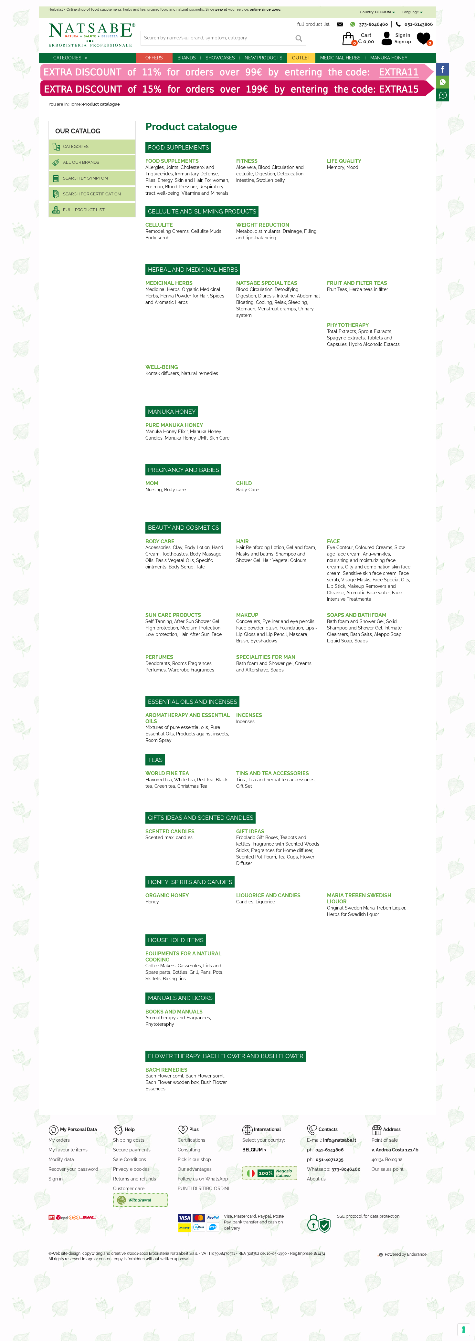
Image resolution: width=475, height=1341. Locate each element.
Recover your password (73, 1169)
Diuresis (266, 295)
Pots (217, 972)
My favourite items (68, 1149)
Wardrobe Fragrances (191, 669)
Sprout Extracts (374, 331)
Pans (205, 972)
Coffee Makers (160, 965)
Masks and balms (254, 553)
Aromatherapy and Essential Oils (187, 718)
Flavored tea (158, 779)
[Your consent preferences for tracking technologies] (464, 1330)
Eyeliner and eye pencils (288, 621)
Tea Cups (288, 856)
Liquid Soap (339, 640)
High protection (161, 627)
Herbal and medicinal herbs (193, 269)
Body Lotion (197, 547)
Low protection (161, 634)
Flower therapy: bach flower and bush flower (225, 1056)
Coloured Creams (373, 547)
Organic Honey (167, 895)
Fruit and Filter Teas (357, 283)
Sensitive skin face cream (369, 573)
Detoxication (290, 173)
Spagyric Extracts (346, 337)
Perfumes (159, 657)
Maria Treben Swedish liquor (359, 898)
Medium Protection (200, 627)
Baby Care (247, 489)
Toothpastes (175, 553)
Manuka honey (388, 57)
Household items (176, 940)
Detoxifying (287, 289)
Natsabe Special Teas (266, 283)
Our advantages (195, 1169)
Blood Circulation (254, 289)
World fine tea (167, 773)
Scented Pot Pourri (256, 856)
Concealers (248, 621)
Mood (352, 167)
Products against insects (202, 733)
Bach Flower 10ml (164, 1075)
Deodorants (157, 663)
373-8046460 (373, 24)
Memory (335, 167)
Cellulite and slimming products (202, 211)
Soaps (361, 640)
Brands (186, 57)
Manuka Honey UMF (186, 438)
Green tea (164, 786)
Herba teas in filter (368, 289)
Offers (154, 57)
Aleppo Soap (388, 634)
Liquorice (265, 901)
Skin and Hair (188, 180)
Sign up (403, 41)
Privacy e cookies (131, 1169)
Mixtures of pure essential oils (176, 727)
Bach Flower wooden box (172, 1082)
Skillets (153, 978)
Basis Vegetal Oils (175, 560)
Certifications (191, 1140)
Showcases (220, 57)
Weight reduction (262, 225)
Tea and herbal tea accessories (281, 779)
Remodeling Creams (167, 231)
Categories (67, 57)
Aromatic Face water (368, 592)
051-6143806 (419, 24)
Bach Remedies (166, 1070)
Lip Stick (336, 586)
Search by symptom (85, 178)
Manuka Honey (172, 411)
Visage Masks (355, 579)
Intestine (245, 180)
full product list (313, 24)
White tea (184, 779)
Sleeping (297, 302)
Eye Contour (340, 547)
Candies (244, 901)
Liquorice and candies (268, 895)
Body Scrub (181, 566)
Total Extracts (341, 331)
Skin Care (219, 438)
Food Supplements (178, 147)
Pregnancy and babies (183, 469)
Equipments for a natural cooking (183, 957)
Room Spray (158, 740)
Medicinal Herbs (169, 283)
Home (75, 104)
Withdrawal (139, 1200)
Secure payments (132, 1149)
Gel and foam (300, 547)
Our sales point (388, 1169)
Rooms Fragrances (192, 663)
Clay (177, 547)
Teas (155, 759)
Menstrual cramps (277, 308)
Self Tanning (158, 621)
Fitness (247, 161)
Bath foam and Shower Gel (355, 621)
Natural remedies (199, 373)
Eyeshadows (263, 640)
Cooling (264, 302)
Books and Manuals (174, 1012)
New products (263, 57)
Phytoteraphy (159, 1024)
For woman (216, 180)
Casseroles (189, 965)
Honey (152, 901)
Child (244, 483)
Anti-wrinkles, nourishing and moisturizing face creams (361, 560)
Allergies (154, 167)
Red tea (205, 779)
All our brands (81, 162)
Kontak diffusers (162, 373)
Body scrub (157, 237)
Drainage (292, 231)
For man (154, 186)
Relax (280, 302)
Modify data (61, 1159)
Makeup (247, 615)
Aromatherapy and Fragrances (177, 1017)
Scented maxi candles (169, 837)
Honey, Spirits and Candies (190, 881)
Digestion (265, 173)
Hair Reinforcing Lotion (260, 547)
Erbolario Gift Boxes (257, 837)
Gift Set (244, 786)
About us (316, 1178)
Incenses (249, 715)
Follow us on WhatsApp (203, 1178)
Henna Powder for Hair (184, 295)
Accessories (158, 547)
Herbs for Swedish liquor (353, 914)
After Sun (199, 634)
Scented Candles (170, 831)
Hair (242, 541)
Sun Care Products (173, 615)
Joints (172, 167)
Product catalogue (101, 104)
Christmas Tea (192, 786)
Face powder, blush (256, 627)
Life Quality (344, 161)
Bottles (180, 972)
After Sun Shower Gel (196, 621)
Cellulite (159, 225)
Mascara (298, 634)
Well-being (161, 367)
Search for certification (92, 194)
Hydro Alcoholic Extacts (374, 344)
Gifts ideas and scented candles (200, 817)
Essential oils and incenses (192, 701)
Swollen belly (270, 180)
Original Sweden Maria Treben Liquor (366, 907)
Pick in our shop (194, 1159)
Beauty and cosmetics (183, 527)
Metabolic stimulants (258, 231)
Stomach (245, 308)
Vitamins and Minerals (205, 193)
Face (333, 541)
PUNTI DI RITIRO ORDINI (203, 1188)
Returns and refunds (134, 1178)
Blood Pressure (181, 186)
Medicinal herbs (340, 57)
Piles (150, 180)
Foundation (291, 627)
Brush (242, 640)
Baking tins (174, 978)
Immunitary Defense (196, 173)
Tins (241, 779)
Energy (165, 180)
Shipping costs (128, 1140)
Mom (151, 483)
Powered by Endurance (405, 1254)
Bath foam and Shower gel (264, 663)
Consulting (189, 1149)
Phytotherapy (348, 325)
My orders (59, 1140)
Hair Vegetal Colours (284, 560)
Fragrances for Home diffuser (281, 850)
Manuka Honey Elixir (166, 431)
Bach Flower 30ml (204, 1075)
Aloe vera (246, 167)
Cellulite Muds (206, 231)
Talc (200, 566)
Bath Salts (361, 634)
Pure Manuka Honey (174, 425)
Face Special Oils (391, 579)
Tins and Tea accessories (272, 773)
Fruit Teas (337, 289)
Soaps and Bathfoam (356, 615)
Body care (175, 489)
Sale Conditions (129, 1159)
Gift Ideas (250, 831)
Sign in (403, 35)
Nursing (153, 489)
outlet (301, 57)
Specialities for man (265, 657)
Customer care (128, 1188)
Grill (194, 972)
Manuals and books (180, 997)
